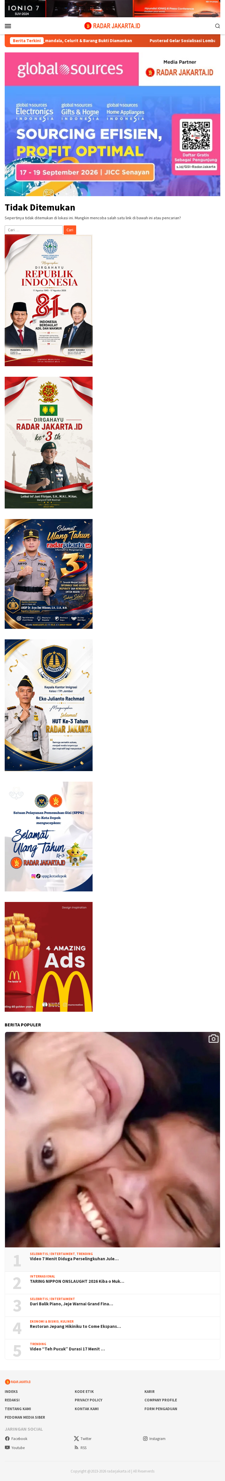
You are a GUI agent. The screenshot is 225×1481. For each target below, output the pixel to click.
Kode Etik (84, 1391)
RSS (83, 1447)
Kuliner (67, 1321)
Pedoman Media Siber (25, 1417)
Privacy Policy (88, 1400)
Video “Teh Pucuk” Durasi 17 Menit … (67, 1349)
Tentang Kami (18, 1408)
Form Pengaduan (160, 1408)
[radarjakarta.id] (112, 25)
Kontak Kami (87, 1408)
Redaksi (12, 1400)
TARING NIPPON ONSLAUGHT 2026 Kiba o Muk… (77, 1281)
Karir (149, 1391)
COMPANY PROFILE (160, 1400)
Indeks (11, 1391)
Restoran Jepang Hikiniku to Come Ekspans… (75, 1326)
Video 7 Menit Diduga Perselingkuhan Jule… (74, 1258)
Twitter (86, 1438)
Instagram (157, 1438)
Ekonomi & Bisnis (44, 1321)
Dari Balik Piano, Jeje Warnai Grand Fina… (71, 1304)
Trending (84, 1254)
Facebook (19, 1438)
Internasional (42, 1276)
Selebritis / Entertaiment (52, 1254)
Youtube (18, 1447)
